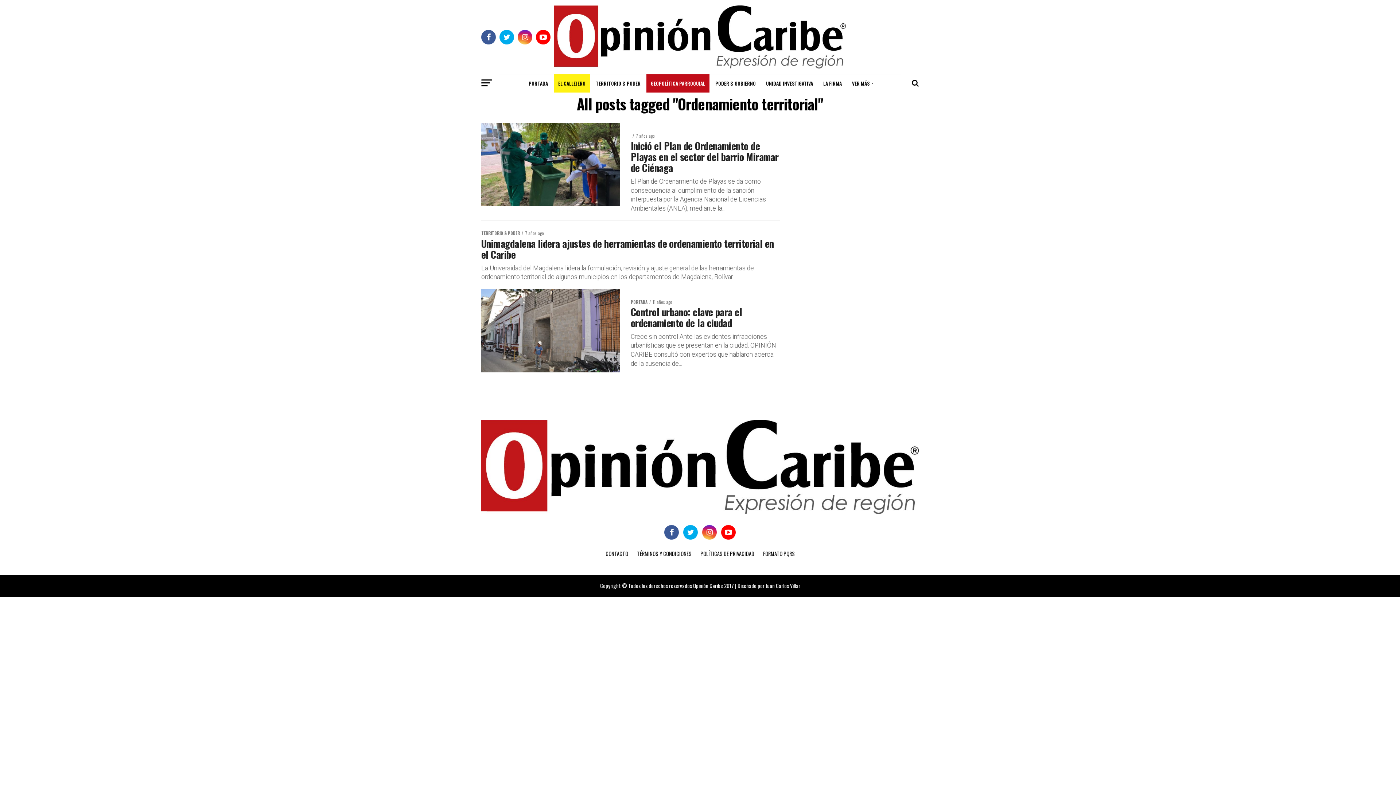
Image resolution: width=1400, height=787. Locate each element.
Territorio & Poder (618, 83)
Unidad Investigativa (789, 83)
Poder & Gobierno (735, 83)
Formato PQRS (779, 553)
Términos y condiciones (664, 553)
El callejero (572, 83)
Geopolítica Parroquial (678, 83)
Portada (538, 83)
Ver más (861, 83)
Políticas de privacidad (727, 553)
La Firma (832, 83)
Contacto (617, 553)
